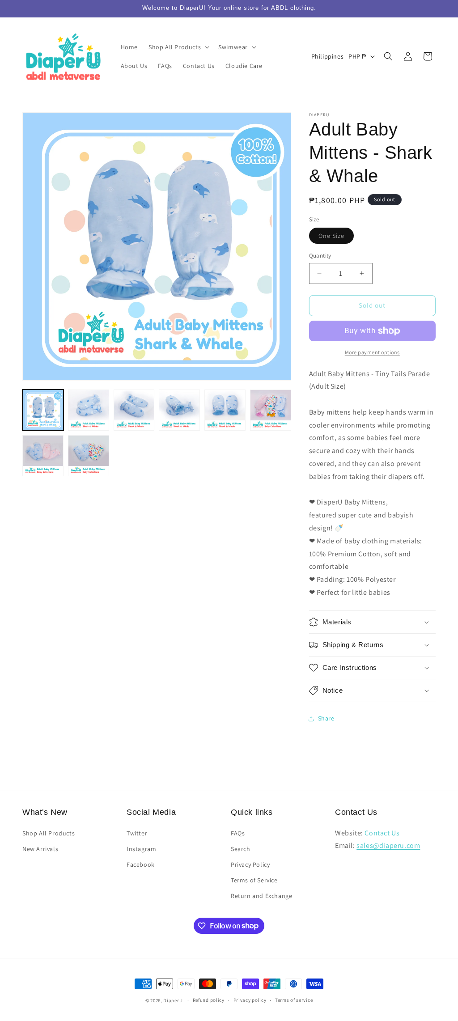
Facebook (141, 864)
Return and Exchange (261, 896)
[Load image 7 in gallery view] (43, 455)
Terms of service (294, 1000)
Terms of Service (254, 880)
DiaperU (172, 1000)
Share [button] (326, 718)
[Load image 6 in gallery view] (270, 410)
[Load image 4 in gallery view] (179, 410)
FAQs (238, 833)
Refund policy (209, 1000)
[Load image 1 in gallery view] (43, 410)
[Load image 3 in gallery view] (134, 410)
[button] (178, 47)
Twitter (137, 833)
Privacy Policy (250, 864)
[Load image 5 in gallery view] (225, 410)
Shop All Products (48, 833)
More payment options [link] (372, 352)
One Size (336, 237)
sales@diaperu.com (388, 845)
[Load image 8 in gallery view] (88, 455)
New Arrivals (40, 849)
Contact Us (382, 833)
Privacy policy (250, 1000)
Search (240, 849)
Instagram (141, 849)
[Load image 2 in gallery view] (88, 410)
